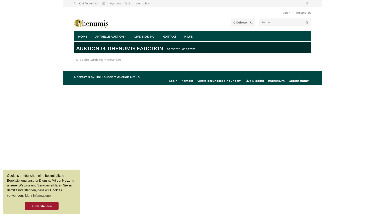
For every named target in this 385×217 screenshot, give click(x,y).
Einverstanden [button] (42, 206)
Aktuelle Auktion (109, 36)
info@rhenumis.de (119, 3)
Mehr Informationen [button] (39, 195)
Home (82, 36)
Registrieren (303, 12)
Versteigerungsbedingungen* (219, 81)
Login (286, 12)
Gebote (240, 22)
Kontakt (169, 36)
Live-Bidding (144, 36)
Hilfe (188, 36)
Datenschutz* (299, 81)
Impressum (276, 81)
